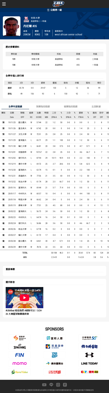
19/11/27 (12, 134)
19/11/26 (12, 128)
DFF (101, 117)
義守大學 (22, 164)
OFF (94, 117)
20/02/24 (12, 223)
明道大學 (22, 199)
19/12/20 (12, 170)
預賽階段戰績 (43, 106)
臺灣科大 (22, 187)
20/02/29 (12, 247)
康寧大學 (22, 205)
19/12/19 (12, 164)
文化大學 (22, 134)
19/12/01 (12, 152)
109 (13, 59)
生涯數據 (96, 106)
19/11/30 (12, 146)
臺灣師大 (22, 170)
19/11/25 (12, 122)
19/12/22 (12, 182)
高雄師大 (22, 176)
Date (12, 117)
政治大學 (22, 182)
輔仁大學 (22, 146)
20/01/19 (12, 205)
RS (31, 117)
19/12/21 (12, 176)
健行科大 (22, 158)
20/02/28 (12, 241)
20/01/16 (12, 187)
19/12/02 (12, 158)
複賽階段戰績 (70, 106)
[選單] (4, 4)
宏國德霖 (22, 152)
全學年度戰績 (15, 106)
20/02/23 (12, 217)
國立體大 (22, 122)
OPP (22, 117)
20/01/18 (12, 199)
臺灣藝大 (22, 140)
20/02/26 (12, 229)
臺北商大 (22, 128)
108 (13, 65)
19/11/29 (12, 140)
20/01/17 (12, 193)
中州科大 (22, 193)
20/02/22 (12, 211)
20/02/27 (12, 235)
